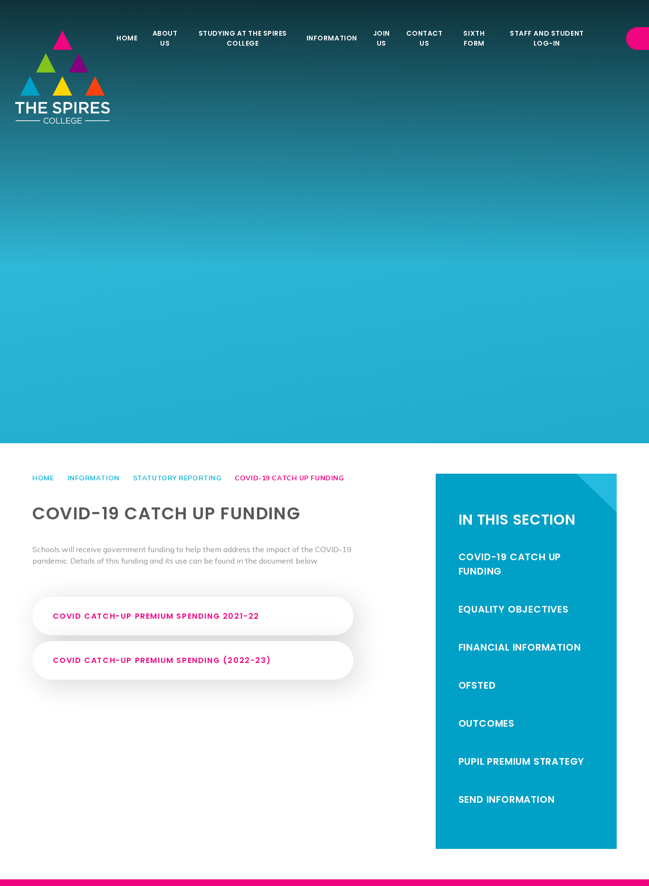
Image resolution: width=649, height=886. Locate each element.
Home (43, 478)
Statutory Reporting (177, 478)
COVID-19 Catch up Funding (289, 478)
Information (93, 478)
